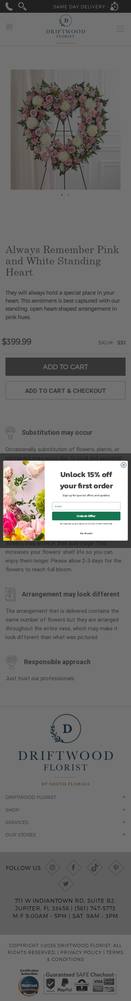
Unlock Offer (86, 515)
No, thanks (86, 533)
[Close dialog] (123, 465)
